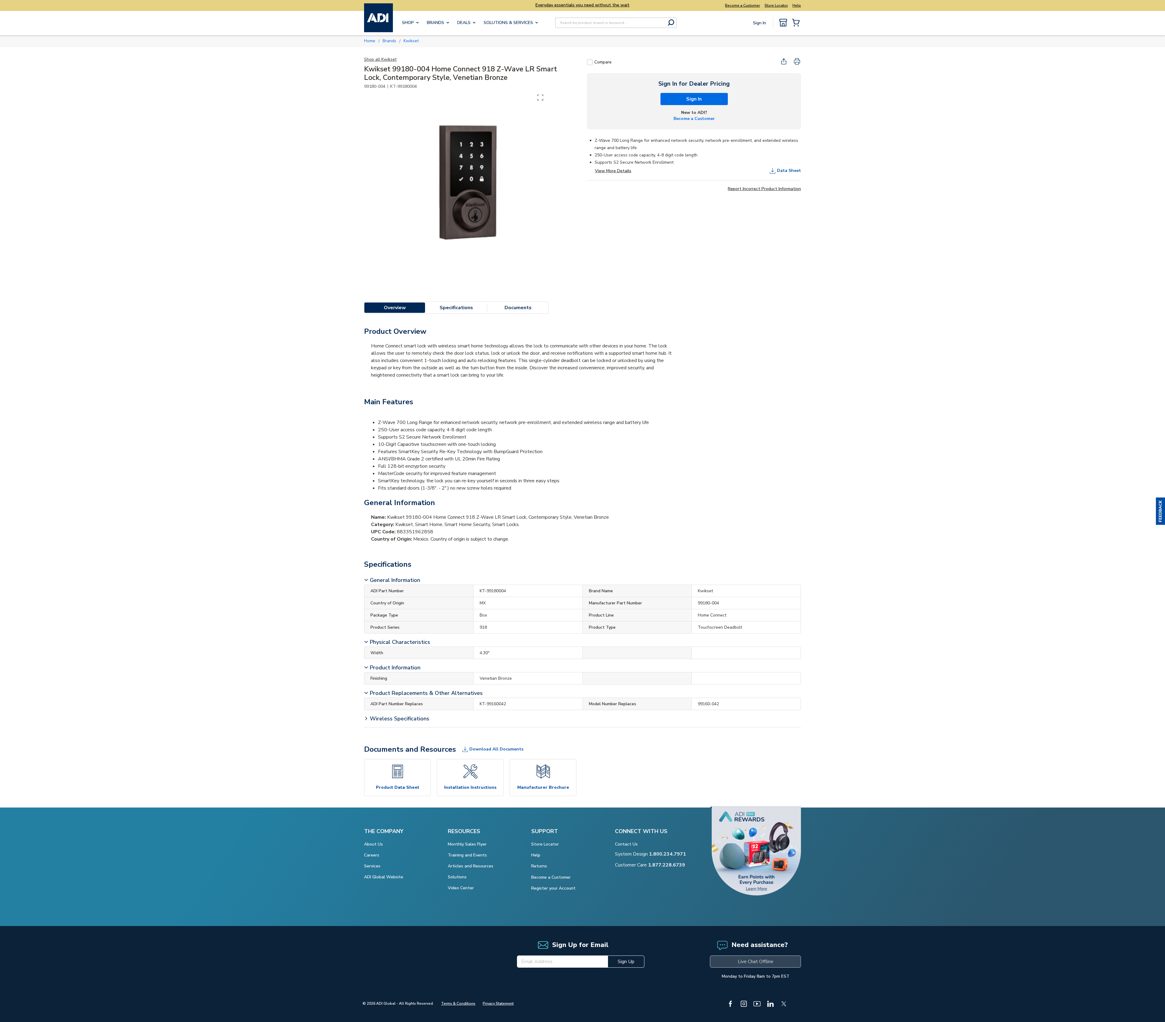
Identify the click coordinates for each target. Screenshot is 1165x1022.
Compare (603, 62)
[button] (1160, 511)
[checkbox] (590, 62)
